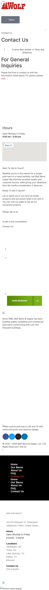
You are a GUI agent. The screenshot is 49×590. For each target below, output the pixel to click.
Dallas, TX (7, 362)
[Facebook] (6, 436)
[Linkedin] (24, 436)
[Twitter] (12, 436)
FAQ (4, 401)
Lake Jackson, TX (11, 355)
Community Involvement (14, 393)
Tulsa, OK (7, 348)
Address (10, 519)
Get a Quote (12, 569)
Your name (13, 232)
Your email (13, 240)
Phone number (15, 249)
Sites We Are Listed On (15, 449)
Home (5, 377)
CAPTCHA (13, 294)
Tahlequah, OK (9, 340)
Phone (8, 100)
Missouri (7, 369)
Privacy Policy (9, 419)
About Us (7, 388)
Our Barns (7, 382)
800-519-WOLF (10, 106)
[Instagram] (18, 436)
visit (3, 78)
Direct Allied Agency (36, 446)
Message (11, 257)
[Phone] (9, 90)
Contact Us (8, 406)
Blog (5, 412)
